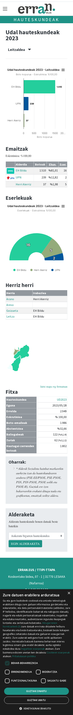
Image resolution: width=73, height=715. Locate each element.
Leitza (10, 316)
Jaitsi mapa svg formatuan (53, 386)
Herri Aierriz (23, 184)
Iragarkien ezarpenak (33, 648)
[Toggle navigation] (5, 8)
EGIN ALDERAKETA (25, 544)
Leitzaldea (18, 49)
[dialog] (36, 652)
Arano (10, 299)
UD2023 (62, 399)
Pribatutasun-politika (24, 656)
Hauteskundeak (36, 19)
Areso (10, 305)
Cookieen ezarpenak (58, 652)
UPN (19, 177)
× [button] (68, 593)
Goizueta (12, 310)
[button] (36, 708)
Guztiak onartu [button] (36, 691)
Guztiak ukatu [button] (36, 700)
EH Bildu (21, 170)
